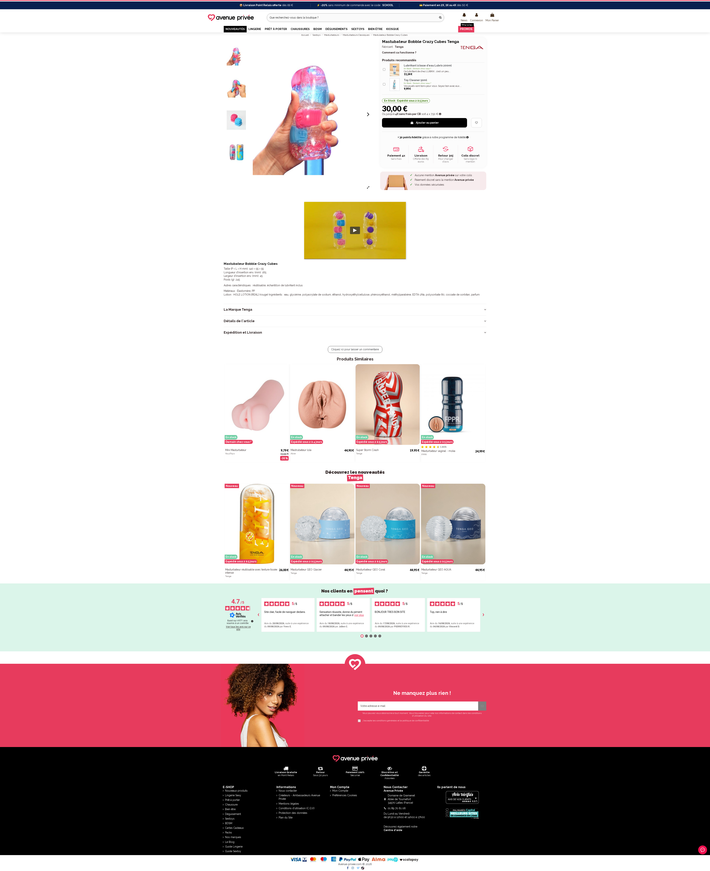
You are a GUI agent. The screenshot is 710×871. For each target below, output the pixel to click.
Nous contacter (288, 790)
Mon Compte (340, 790)
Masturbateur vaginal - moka (438, 450)
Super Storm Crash (367, 450)
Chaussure (231, 804)
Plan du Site (286, 817)
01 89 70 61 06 (397, 808)
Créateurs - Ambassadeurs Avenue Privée (299, 797)
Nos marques (233, 837)
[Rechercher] (440, 17)
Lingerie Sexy (233, 795)
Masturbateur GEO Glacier (306, 569)
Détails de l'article (239, 321)
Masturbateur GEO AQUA (436, 569)
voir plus (359, 615)
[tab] (355, 309)
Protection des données (293, 812)
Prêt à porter (232, 799)
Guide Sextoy (233, 851)
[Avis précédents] (258, 614)
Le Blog (229, 841)
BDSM (228, 823)
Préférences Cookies (344, 795)
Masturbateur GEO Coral (370, 569)
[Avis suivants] (483, 614)
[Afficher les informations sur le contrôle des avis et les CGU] (252, 621)
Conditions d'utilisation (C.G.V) (297, 808)
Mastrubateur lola (301, 450)
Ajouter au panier (427, 122)
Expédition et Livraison (243, 332)
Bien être (230, 809)
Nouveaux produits (236, 790)
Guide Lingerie (234, 846)
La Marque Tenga (238, 309)
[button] (464, 17)
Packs (228, 832)
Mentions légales (289, 803)
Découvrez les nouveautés (355, 474)
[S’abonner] (482, 706)
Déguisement (233, 814)
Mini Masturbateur (235, 450)
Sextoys (229, 818)
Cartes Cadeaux (234, 827)
